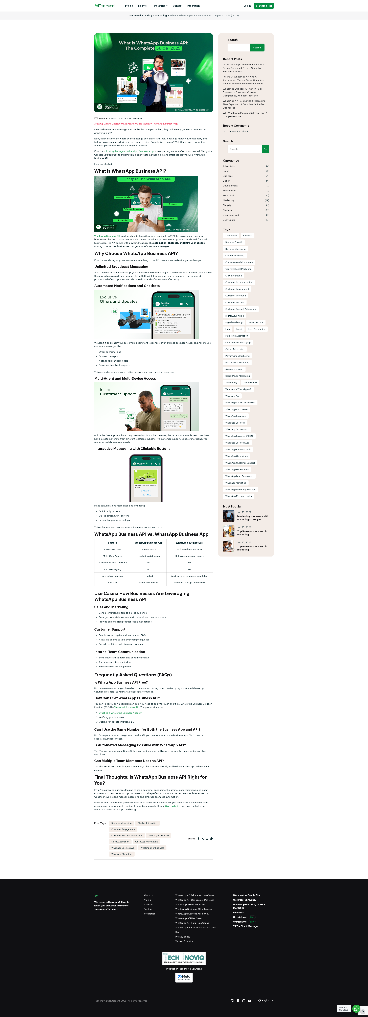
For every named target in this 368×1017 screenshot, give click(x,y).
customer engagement (123, 829)
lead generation (256, 329)
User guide (229, 219)
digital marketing (234, 322)
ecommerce (229, 190)
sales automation (120, 841)
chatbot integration (147, 823)
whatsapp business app (237, 442)
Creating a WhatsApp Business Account (120, 712)
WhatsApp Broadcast (235, 416)
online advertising (234, 349)
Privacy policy (182, 936)
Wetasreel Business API (126, 707)
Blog (177, 932)
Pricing (129, 5)
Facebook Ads (256, 322)
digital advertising (234, 315)
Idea (227, 329)
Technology (231, 382)
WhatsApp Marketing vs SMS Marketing (249, 906)
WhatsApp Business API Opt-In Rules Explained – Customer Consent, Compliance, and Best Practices (242, 92)
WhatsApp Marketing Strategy (240, 489)
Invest (239, 329)
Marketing (228, 200)
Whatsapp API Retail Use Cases (192, 922)
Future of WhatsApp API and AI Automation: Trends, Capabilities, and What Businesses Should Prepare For (243, 80)
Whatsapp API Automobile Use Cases (195, 927)
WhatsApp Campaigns (236, 456)
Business (228, 175)
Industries (159, 5)
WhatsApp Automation (146, 841)
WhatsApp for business (152, 847)
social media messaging (237, 376)
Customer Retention (235, 295)
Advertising (229, 166)
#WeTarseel (231, 235)
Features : (238, 912)
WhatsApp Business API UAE (239, 436)
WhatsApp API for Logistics (190, 904)
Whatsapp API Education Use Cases (194, 895)
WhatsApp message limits (238, 496)
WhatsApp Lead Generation (239, 476)
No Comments (135, 118)
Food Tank (228, 195)
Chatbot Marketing (234, 255)
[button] (266, 1000)
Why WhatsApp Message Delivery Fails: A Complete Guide (245, 114)
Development (230, 185)
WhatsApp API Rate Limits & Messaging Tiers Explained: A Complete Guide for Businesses (244, 104)
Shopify (227, 205)
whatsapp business (235, 422)
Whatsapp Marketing (121, 854)
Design (226, 180)
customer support (234, 302)
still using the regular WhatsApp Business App (128, 151)
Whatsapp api (232, 396)
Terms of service (184, 941)
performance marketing (237, 356)
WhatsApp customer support (240, 462)
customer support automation (126, 835)
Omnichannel (243, 921)
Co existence (243, 917)
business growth (233, 242)
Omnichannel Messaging (238, 342)
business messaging (121, 823)
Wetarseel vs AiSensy (244, 899)
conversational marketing (238, 269)
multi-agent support (158, 835)
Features (148, 904)
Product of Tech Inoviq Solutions (184, 968)
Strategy (227, 210)
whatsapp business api (123, 847)
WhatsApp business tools (238, 449)
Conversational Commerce (239, 262)
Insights (142, 5)
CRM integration (233, 275)
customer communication (238, 282)
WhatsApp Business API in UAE (192, 913)
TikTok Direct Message (245, 926)
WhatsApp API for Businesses (240, 402)
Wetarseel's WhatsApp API (238, 389)
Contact (177, 5)
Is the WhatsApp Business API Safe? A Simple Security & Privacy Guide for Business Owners (243, 68)
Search (233, 39)
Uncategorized (231, 214)
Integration (193, 5)
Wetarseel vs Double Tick (246, 895)
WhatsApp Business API (107, 235)
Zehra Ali (103, 118)
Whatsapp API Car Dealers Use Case (194, 899)
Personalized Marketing (237, 362)
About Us (148, 895)
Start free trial (264, 5)
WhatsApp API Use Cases (189, 918)
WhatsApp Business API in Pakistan (194, 909)
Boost (226, 171)
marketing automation (236, 335)
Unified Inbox (250, 382)
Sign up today (172, 806)
